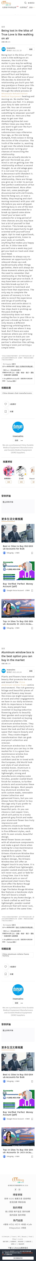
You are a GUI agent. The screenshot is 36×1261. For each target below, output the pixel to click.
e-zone (21, 1239)
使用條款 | (22, 1241)
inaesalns (11, 48)
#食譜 (23, 1224)
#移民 (23, 1227)
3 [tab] (21, 14)
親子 (27, 372)
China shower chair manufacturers (17, 393)
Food (31, 1236)
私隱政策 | (29, 1241)
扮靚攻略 (7, 375)
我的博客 (22, 1215)
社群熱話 (23, 7)
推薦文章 (18, 1198)
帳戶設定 (18, 1211)
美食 (22, 372)
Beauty (25, 1236)
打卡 (13, 372)
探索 (6, 1198)
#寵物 (5, 1224)
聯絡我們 (22, 1244)
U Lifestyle (6, 1236)
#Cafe (29, 1224)
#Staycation (14, 1227)
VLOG (11, 1198)
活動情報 (15, 375)
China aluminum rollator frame (14, 683)
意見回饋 (13, 1202)
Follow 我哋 (11, 381)
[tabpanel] (18, 12)
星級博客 (27, 1198)
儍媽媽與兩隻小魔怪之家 (8, 478)
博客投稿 (22, 1202)
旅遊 (17, 372)
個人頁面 (9, 1211)
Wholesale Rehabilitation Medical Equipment (14, 95)
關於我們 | (6, 1241)
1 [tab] (15, 14)
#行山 (11, 1224)
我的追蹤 (13, 1215)
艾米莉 (21, 478)
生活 (3, 27)
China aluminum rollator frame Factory (15, 955)
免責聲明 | (14, 1241)
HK (20, 1236)
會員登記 (31, 3)
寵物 (32, 372)
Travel (14, 1236)
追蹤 (30, 49)
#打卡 (17, 1224)
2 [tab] (18, 14)
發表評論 (8, 502)
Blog (15, 1239)
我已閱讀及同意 (18, 1258)
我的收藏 (26, 1211)
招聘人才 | (15, 1244)
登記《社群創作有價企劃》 (25, 366)
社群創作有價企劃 (9, 7)
